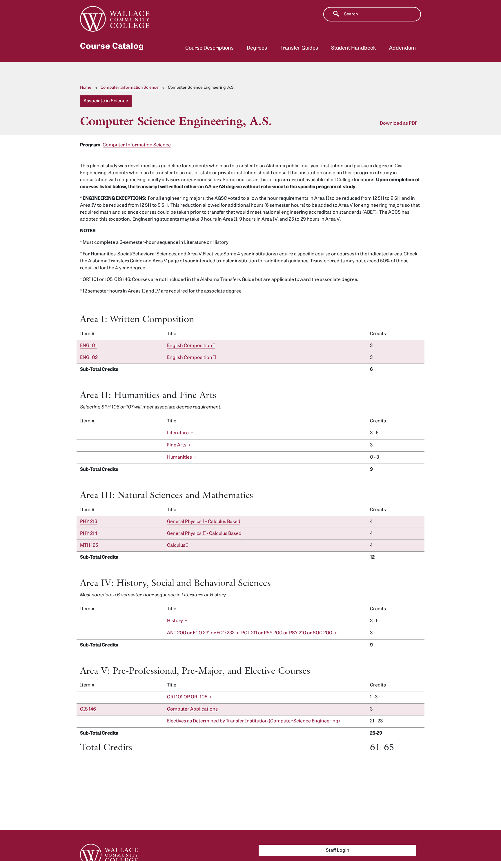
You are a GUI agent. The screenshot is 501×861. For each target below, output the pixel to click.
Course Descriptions (209, 48)
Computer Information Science (130, 88)
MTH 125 (89, 545)
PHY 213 (88, 521)
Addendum (402, 48)
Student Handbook (353, 48)
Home (85, 88)
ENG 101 (88, 346)
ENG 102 (89, 357)
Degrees (257, 48)
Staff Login (337, 850)
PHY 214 (88, 533)
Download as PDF (399, 123)
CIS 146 (88, 709)
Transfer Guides (299, 48)
